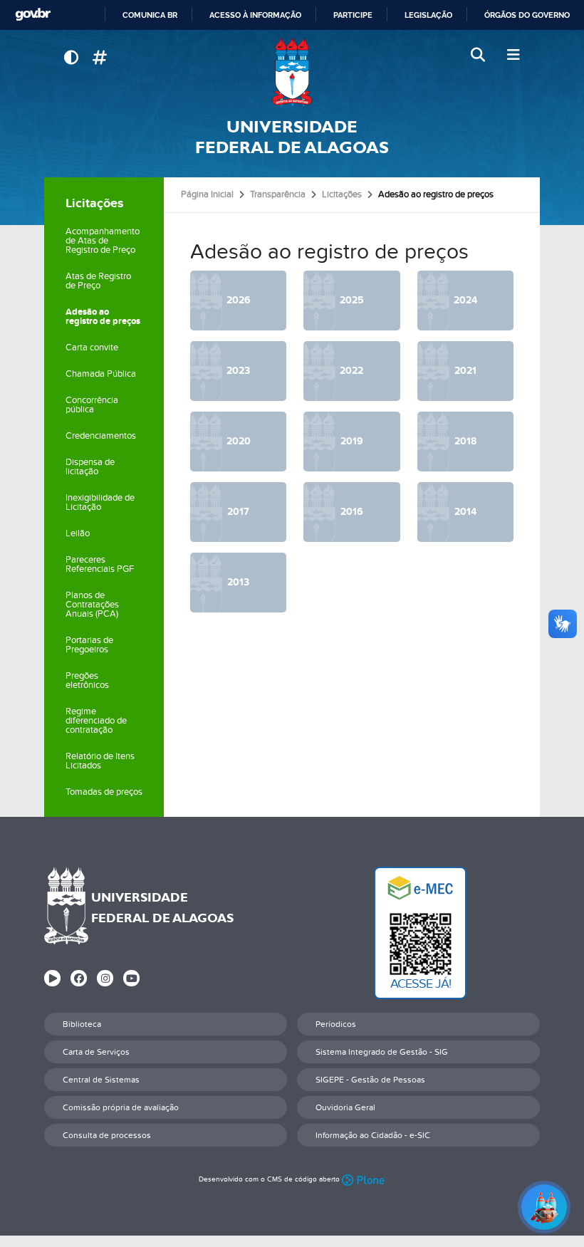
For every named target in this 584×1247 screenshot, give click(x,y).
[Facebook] (79, 978)
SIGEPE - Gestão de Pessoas (370, 1080)
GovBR (33, 14)
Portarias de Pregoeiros (89, 645)
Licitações (95, 203)
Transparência (278, 194)
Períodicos (336, 1024)
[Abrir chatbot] (544, 1207)
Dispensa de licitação (90, 466)
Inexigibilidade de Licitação (100, 502)
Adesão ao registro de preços (103, 316)
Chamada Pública (101, 374)
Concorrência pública (92, 405)
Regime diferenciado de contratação (96, 721)
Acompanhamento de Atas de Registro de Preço (103, 241)
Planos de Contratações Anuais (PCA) (92, 605)
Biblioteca (82, 1024)
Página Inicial (207, 194)
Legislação (428, 15)
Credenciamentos (101, 436)
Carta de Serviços (96, 1052)
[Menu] (513, 55)
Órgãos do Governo (527, 15)
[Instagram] (105, 978)
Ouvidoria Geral (345, 1107)
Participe (352, 15)
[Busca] (479, 55)
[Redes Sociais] (99, 58)
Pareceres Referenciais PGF (100, 564)
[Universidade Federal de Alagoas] (292, 71)
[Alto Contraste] (71, 58)
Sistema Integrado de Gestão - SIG (382, 1052)
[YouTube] (131, 978)
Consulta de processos (107, 1135)
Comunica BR (149, 15)
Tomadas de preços (104, 792)
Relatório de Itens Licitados (100, 761)
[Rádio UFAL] (52, 978)
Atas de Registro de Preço (98, 281)
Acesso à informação (255, 15)
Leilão (78, 533)
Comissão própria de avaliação (121, 1107)
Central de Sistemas (101, 1080)
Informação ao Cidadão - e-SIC (373, 1135)
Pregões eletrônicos (87, 680)
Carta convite (92, 347)
